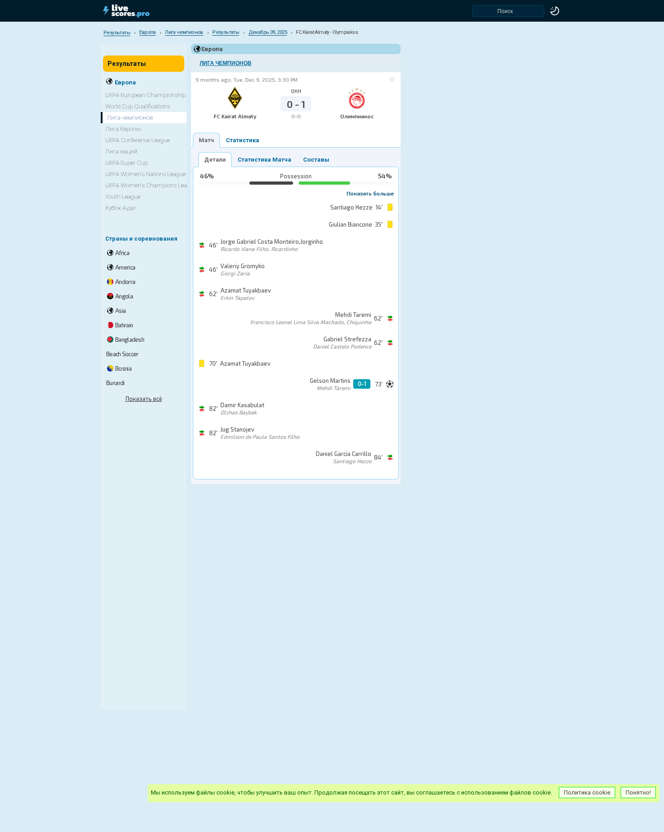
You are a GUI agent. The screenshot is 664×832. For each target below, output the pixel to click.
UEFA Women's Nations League (145, 174)
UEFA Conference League (137, 140)
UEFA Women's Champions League (150, 185)
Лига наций (121, 151)
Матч (206, 140)
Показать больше (370, 193)
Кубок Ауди (120, 208)
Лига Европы (123, 128)
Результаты (127, 63)
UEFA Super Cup (126, 162)
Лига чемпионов (226, 63)
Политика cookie (587, 792)
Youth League (122, 196)
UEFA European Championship (145, 95)
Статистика (242, 140)
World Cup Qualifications (137, 106)
